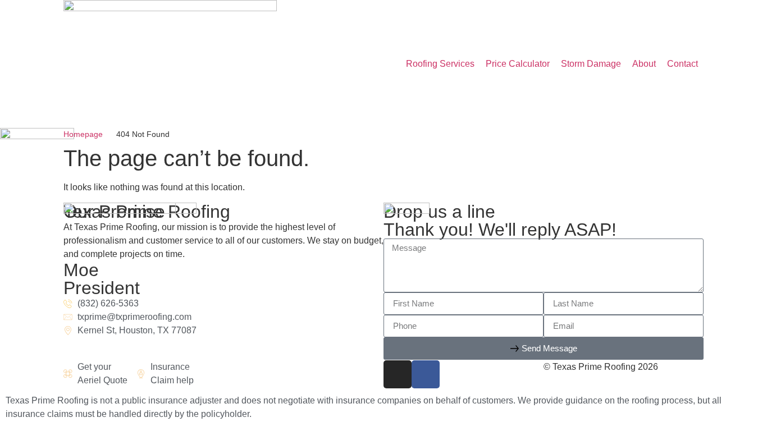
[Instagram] (397, 374)
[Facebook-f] (426, 374)
